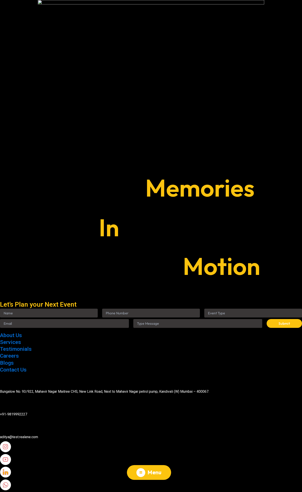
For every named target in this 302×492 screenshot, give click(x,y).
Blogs (7, 363)
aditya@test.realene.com (19, 437)
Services (10, 342)
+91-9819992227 (13, 414)
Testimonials (16, 349)
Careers (9, 356)
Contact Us (13, 370)
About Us (11, 335)
